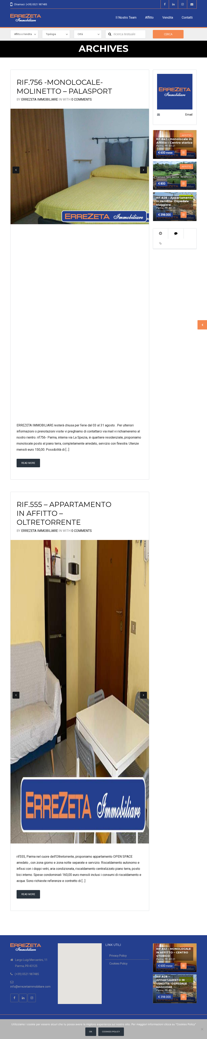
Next (143, 170)
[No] (202, 1029)
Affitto (149, 17)
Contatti (187, 17)
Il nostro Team (126, 17)
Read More (28, 463)
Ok (90, 1032)
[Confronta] (183, 152)
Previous (16, 170)
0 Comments (81, 99)
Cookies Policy (118, 963)
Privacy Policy (118, 955)
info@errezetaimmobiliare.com (30, 986)
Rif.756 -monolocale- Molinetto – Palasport (64, 87)
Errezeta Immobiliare (39, 99)
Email (188, 114)
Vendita (167, 17)
